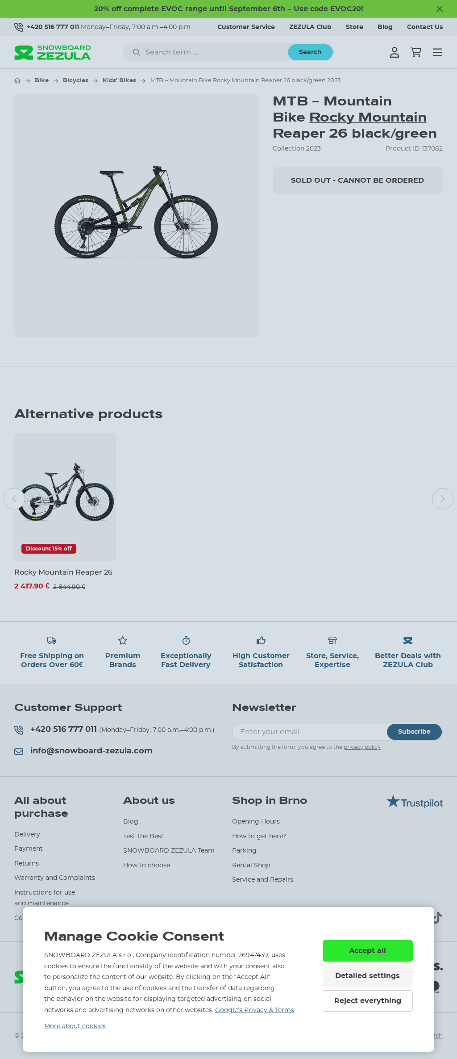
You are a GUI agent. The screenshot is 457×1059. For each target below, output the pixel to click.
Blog (385, 27)
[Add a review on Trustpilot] (414, 806)
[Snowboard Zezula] (52, 52)
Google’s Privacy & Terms (254, 1010)
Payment (28, 849)
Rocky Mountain (368, 117)
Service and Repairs (262, 880)
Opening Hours (256, 822)
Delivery (27, 835)
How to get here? (259, 836)
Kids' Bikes (119, 81)
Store (354, 27)
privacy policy (362, 747)
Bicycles (75, 81)
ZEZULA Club (310, 27)
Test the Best (143, 836)
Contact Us (425, 27)
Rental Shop (251, 865)
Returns (26, 864)
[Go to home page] (17, 80)
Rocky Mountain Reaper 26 (63, 572)
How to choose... (148, 865)
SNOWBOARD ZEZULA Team (169, 851)
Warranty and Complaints (54, 878)
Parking (244, 851)
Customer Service (246, 27)
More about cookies (75, 1026)
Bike (42, 81)
